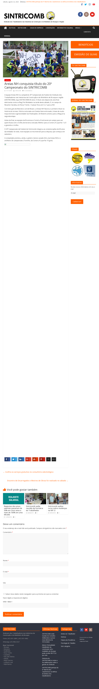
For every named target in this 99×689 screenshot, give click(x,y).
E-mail (6, 572)
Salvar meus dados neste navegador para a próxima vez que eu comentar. (32, 594)
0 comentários (28, 90)
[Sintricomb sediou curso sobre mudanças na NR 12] (57, 494)
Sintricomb (18, 90)
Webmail (7, 36)
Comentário (8, 532)
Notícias (12, 28)
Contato (87, 32)
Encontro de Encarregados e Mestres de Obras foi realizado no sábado (37, 480)
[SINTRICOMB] (5, 28)
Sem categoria (65, 646)
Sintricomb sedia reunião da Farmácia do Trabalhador (34, 508)
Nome (6, 560)
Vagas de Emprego (36, 28)
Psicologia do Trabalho (68, 643)
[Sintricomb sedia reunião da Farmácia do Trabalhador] (35, 494)
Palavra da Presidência (68, 640)
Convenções (50, 28)
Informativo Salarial (65, 28)
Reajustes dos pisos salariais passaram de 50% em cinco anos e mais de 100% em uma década (13, 510)
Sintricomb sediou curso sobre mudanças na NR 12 (57, 508)
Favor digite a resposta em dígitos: (15, 598)
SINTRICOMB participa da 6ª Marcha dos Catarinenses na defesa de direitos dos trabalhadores (56, 2)
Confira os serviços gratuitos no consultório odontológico (28, 472)
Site (4, 583)
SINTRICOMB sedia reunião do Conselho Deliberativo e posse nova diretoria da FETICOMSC (48, 638)
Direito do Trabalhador (68, 634)
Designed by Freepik (84, 641)
